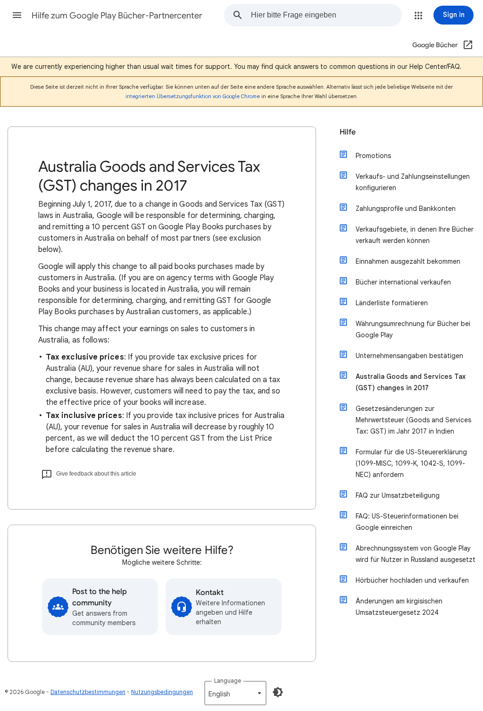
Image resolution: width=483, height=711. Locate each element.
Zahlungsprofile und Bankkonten (406, 208)
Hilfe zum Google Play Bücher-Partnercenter (117, 15)
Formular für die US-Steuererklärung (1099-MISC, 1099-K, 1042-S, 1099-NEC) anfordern (411, 463)
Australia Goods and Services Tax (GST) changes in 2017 (411, 382)
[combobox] (326, 15)
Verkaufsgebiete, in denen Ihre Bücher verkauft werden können (415, 235)
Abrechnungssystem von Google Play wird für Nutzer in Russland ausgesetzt (415, 554)
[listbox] (235, 693)
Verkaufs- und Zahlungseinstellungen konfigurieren (413, 182)
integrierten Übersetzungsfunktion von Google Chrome (192, 96)
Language (227, 680)
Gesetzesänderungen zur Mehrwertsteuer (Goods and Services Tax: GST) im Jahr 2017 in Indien (413, 419)
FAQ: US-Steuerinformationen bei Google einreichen (407, 522)
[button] (17, 15)
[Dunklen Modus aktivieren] (277, 692)
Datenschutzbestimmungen (87, 691)
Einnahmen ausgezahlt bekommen (408, 261)
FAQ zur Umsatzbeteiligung (398, 495)
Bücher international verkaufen (403, 282)
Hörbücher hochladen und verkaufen (412, 580)
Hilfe (348, 132)
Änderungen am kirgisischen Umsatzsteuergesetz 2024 (399, 607)
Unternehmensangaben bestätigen (409, 355)
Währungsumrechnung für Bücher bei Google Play (413, 329)
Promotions (373, 155)
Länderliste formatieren (392, 303)
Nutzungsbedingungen (162, 691)
